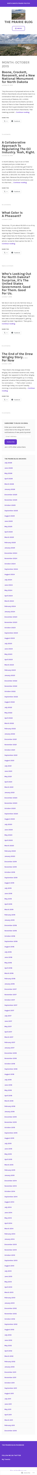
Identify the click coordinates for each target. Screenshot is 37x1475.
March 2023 (9, 665)
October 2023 (10, 628)
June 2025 (9, 521)
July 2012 (8, 1335)
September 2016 (11, 1069)
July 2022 (8, 707)
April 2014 (8, 1223)
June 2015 (8, 1149)
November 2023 (11, 622)
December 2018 (11, 925)
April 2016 (8, 1096)
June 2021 (8, 771)
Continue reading (22, 112)
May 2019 (8, 899)
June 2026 (9, 468)
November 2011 (10, 1377)
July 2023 (8, 643)
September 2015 (11, 1133)
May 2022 (8, 713)
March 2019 (9, 909)
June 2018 (8, 957)
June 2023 (9, 649)
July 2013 (8, 1271)
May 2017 (8, 1026)
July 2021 (8, 766)
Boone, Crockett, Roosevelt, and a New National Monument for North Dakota (18, 77)
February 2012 (10, 1361)
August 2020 (10, 819)
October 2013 (10, 1255)
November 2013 (11, 1250)
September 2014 (11, 1197)
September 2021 (11, 755)
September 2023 (11, 633)
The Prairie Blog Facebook (13, 1445)
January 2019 (9, 920)
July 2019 (8, 888)
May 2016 (8, 1090)
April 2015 (8, 1159)
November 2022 (11, 686)
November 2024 (11, 558)
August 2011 (9, 1393)
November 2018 (11, 931)
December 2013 (11, 1244)
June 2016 (8, 1085)
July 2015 (8, 1143)
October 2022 (10, 691)
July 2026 (8, 463)
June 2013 (8, 1276)
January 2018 (10, 984)
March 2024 (9, 601)
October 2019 (10, 872)
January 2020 (10, 856)
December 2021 (11, 739)
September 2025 (11, 511)
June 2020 (9, 830)
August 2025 (10, 516)
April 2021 (8, 782)
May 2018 (8, 963)
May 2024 (8, 590)
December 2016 (11, 1053)
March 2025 (9, 537)
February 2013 (10, 1298)
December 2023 (11, 617)
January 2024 (10, 612)
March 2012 (9, 1356)
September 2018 (11, 941)
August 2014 (9, 1202)
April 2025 (9, 532)
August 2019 (9, 883)
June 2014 (8, 1213)
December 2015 (11, 1117)
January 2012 (9, 1367)
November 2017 (11, 995)
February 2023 (10, 670)
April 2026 (9, 479)
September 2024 (11, 569)
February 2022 (10, 729)
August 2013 (9, 1266)
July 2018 (8, 952)
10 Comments (6, 205)
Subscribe (10, 442)
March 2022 (9, 723)
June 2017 (8, 1021)
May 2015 (8, 1154)
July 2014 (8, 1207)
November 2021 (11, 745)
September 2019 (11, 878)
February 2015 (10, 1170)
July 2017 (8, 1016)
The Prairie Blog (19, 22)
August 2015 (9, 1138)
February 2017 (10, 1042)
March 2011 (9, 1420)
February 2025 (10, 542)
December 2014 (11, 1181)
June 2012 (8, 1340)
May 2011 (8, 1409)
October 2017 (10, 1000)
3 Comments (6, 134)
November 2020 (11, 803)
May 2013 (8, 1282)
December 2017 (11, 989)
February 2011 (10, 1425)
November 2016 (11, 1058)
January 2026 (10, 489)
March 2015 (9, 1165)
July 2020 (8, 824)
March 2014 (9, 1229)
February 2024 (10, 606)
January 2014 (9, 1239)
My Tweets (6, 1459)
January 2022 (10, 734)
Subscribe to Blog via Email (16, 423)
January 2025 (10, 548)
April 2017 (8, 1032)
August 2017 (9, 1010)
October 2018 (10, 936)
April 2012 (8, 1351)
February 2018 (10, 979)
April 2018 (8, 968)
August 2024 (10, 574)
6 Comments (6, 346)
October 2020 (10, 808)
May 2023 (8, 654)
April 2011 (8, 1415)
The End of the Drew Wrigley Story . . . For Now (17, 357)
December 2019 (11, 862)
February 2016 (10, 1106)
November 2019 (11, 867)
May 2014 (8, 1218)
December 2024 (11, 553)
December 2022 (11, 681)
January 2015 (9, 1175)
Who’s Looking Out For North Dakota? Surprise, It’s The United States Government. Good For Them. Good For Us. (16, 283)
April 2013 (8, 1287)
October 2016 (10, 1064)
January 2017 (9, 1048)
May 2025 (8, 526)
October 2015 (10, 1127)
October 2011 (9, 1383)
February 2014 (10, 1234)
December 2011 (10, 1372)
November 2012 (11, 1314)
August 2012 (9, 1329)
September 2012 (11, 1324)
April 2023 (9, 659)
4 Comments (6, 413)
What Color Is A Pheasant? (12, 214)
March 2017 (9, 1037)
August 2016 (9, 1074)
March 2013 (9, 1292)
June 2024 (9, 585)
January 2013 (9, 1303)
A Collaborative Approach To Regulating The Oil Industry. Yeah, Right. (18, 147)
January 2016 (9, 1112)
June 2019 (8, 893)
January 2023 (10, 675)
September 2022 (11, 697)
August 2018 (9, 947)
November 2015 (11, 1122)
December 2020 (11, 798)
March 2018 (9, 973)
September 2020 (11, 814)
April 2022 (9, 718)
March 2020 (9, 846)
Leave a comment (7, 266)
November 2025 (11, 500)
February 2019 (10, 915)
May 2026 (8, 473)
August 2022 (10, 702)
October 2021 (10, 750)
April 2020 (9, 840)
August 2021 (9, 760)
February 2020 (10, 851)
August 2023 (10, 638)
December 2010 (11, 1431)
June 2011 (8, 1404)
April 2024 (9, 596)
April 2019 (8, 904)
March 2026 (9, 484)
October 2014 (10, 1191)
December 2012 (11, 1308)
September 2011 (11, 1388)
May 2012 (8, 1345)
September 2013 (11, 1260)
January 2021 (9, 792)
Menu (19, 28)
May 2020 (8, 835)
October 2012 (10, 1319)
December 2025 (11, 495)
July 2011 (8, 1399)
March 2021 (9, 787)
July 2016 (8, 1080)
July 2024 (8, 580)
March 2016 (9, 1101)
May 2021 (8, 776)
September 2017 (11, 1005)
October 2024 (10, 564)
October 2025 (10, 505)
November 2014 (11, 1186)
